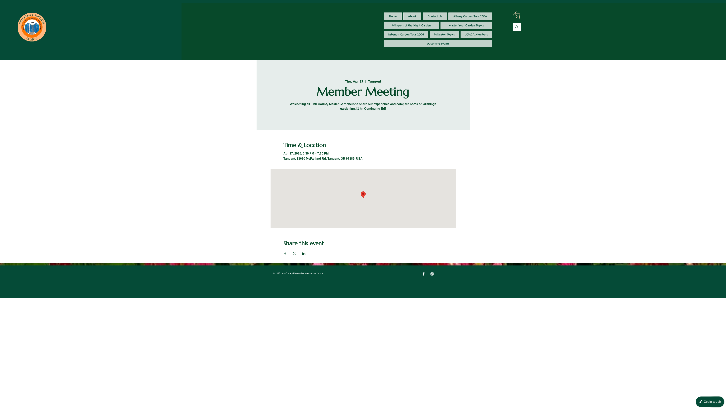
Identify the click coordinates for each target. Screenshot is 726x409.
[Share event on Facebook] (285, 253)
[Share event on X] (294, 253)
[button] (516, 15)
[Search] (517, 27)
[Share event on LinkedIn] (304, 253)
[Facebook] (423, 274)
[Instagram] (432, 274)
